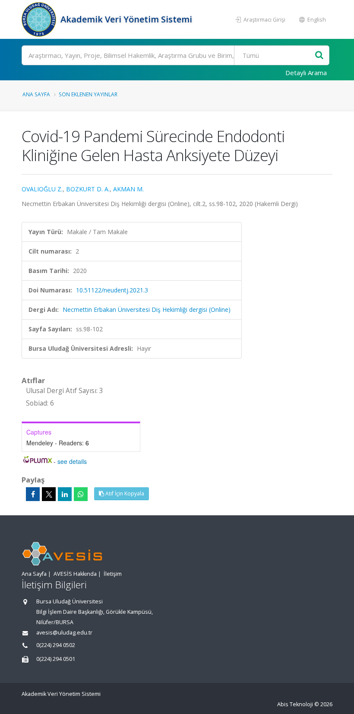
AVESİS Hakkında (75, 574)
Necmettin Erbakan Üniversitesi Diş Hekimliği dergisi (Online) (147, 309)
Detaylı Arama (306, 72)
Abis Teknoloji (295, 704)
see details (72, 461)
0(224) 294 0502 (55, 645)
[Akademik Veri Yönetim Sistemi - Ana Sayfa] (40, 19)
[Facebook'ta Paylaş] (33, 494)
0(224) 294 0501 (55, 659)
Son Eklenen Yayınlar (88, 94)
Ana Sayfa (36, 94)
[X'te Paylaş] (49, 494)
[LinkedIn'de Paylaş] (65, 494)
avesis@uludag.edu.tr (64, 632)
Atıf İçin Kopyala (124, 493)
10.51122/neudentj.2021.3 (112, 290)
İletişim (113, 574)
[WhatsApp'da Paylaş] (81, 494)
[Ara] (319, 55)
